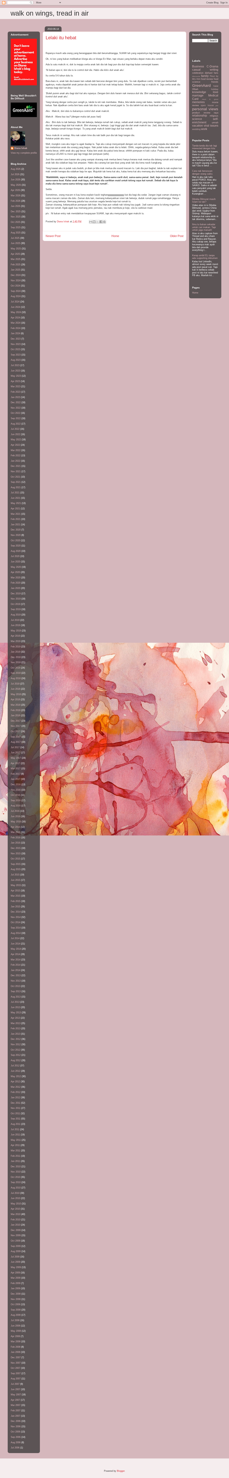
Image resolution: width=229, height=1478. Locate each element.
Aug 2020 (16, 551)
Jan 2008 (15, 1352)
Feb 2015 (15, 901)
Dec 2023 (16, 338)
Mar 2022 (15, 450)
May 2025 (16, 248)
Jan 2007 (15, 1416)
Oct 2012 (15, 1049)
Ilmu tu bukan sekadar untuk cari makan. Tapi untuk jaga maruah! (204, 227)
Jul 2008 (15, 1320)
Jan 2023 (15, 397)
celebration (197, 73)
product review (201, 112)
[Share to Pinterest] (104, 222)
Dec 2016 (16, 784)
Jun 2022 (15, 434)
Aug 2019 (16, 614)
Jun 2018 (15, 689)
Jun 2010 (15, 1198)
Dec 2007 (16, 1357)
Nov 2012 (16, 1044)
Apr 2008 (15, 1336)
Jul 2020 (15, 556)
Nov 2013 (16, 980)
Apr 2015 (15, 890)
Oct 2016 (15, 795)
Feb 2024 (15, 328)
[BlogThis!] (94, 222)
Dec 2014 (16, 911)
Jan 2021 (15, 524)
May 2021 (16, 503)
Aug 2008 (16, 1315)
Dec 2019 (16, 593)
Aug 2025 (16, 232)
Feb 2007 (15, 1410)
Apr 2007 (15, 1400)
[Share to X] (97, 222)
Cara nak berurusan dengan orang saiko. (202, 172)
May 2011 (16, 1140)
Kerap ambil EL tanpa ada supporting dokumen (205, 257)
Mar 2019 (15, 641)
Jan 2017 (15, 779)
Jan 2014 (15, 970)
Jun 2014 (15, 943)
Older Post (176, 236)
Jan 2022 (15, 460)
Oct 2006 (15, 1431)
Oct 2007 (15, 1368)
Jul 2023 (15, 365)
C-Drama (212, 66)
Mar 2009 (15, 1277)
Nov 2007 (16, 1362)
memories (198, 102)
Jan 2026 (15, 206)
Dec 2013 (16, 975)
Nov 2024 (16, 280)
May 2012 (16, 1076)
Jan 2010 (15, 1224)
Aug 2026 (16, 169)
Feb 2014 (15, 964)
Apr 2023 (15, 381)
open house (207, 105)
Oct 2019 (15, 604)
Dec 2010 (16, 1166)
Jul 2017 (15, 747)
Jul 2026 (15, 174)
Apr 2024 (15, 317)
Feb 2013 (15, 1028)
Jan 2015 (15, 906)
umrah (215, 122)
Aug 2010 (16, 1187)
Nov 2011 (15, 1108)
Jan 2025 (15, 269)
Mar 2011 (15, 1150)
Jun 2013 (15, 1007)
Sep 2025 (16, 227)
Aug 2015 (16, 869)
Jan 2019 (15, 651)
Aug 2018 (16, 678)
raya (216, 112)
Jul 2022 (15, 429)
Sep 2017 (16, 736)
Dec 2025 (16, 211)
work (204, 129)
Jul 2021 (15, 492)
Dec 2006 (16, 1421)
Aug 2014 (16, 933)
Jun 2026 (15, 179)
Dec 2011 (15, 1103)
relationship (199, 115)
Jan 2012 (15, 1097)
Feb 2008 (15, 1347)
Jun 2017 (15, 752)
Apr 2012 (15, 1081)
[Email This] (90, 222)
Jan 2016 (15, 842)
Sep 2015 (16, 864)
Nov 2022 (16, 407)
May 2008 (16, 1331)
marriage (197, 95)
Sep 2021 (16, 482)
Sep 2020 (16, 545)
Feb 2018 (15, 710)
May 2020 (16, 567)
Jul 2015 (15, 874)
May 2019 (16, 630)
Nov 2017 (16, 726)
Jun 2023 (15, 370)
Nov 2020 (16, 535)
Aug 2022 (16, 423)
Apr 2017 (15, 763)
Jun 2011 (15, 1134)
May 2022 (16, 439)
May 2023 (16, 376)
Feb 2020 (15, 582)
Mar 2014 (15, 959)
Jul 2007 (15, 1384)
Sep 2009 (16, 1246)
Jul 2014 (15, 938)
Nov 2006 (16, 1426)
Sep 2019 (16, 609)
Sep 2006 (16, 1437)
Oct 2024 (15, 285)
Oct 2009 (15, 1240)
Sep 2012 (16, 1055)
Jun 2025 (15, 243)
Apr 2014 (15, 954)
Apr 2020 (15, 572)
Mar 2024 (15, 322)
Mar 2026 (15, 195)
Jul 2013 (15, 1002)
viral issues (211, 125)
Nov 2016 (16, 789)
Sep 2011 (15, 1118)
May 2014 (16, 949)
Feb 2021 (15, 519)
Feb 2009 (15, 1283)
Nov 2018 (16, 662)
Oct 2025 (15, 222)
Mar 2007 (15, 1405)
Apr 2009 (15, 1272)
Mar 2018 (15, 705)
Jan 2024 (15, 333)
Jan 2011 (15, 1161)
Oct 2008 (15, 1304)
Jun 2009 (15, 1262)
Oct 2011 (15, 1113)
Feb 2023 (15, 391)
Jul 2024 (15, 301)
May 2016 (16, 821)
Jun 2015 (15, 880)
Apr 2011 (15, 1145)
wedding (196, 129)
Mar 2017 (15, 768)
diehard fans (211, 73)
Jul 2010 (15, 1193)
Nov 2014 (16, 917)
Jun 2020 (15, 561)
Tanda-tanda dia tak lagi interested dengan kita (204, 147)
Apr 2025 (15, 254)
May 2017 (16, 758)
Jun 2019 (15, 625)
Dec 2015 (16, 848)
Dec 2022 (16, 402)
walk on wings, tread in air (50, 13)
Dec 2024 (16, 275)
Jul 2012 (15, 1065)
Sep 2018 (16, 673)
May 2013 (16, 1012)
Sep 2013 (16, 991)
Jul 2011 (15, 1129)
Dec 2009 (16, 1230)
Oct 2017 (15, 731)
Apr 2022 (15, 445)
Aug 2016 (16, 805)
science (197, 118)
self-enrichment (205, 120)
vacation (197, 125)
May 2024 (16, 312)
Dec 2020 (16, 529)
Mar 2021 (15, 514)
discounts (196, 76)
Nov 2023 (16, 344)
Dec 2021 (16, 466)
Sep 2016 (16, 800)
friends (214, 81)
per (217, 105)
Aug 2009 (16, 1251)
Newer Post (53, 236)
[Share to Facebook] (101, 222)
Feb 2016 (15, 837)
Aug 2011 (15, 1124)
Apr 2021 (15, 508)
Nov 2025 (16, 216)
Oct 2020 (15, 540)
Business (198, 66)
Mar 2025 (15, 259)
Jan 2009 (15, 1288)
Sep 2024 (16, 291)
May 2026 (16, 185)
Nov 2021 (16, 471)
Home (115, 236)
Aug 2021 (16, 487)
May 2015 (16, 885)
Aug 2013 (16, 996)
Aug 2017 (16, 742)
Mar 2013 (15, 1023)
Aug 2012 (16, 1060)
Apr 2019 (15, 635)
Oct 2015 (15, 858)
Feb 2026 (15, 201)
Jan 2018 (15, 715)
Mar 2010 (15, 1214)
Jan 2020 (15, 588)
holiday (214, 89)
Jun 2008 (15, 1325)
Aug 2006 (16, 1442)
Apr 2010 (15, 1208)
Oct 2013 (15, 986)
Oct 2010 (15, 1177)
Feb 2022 (15, 455)
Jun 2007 (15, 1389)
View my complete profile (24, 152)
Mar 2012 (15, 1087)
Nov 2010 (16, 1171)
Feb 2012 (15, 1092)
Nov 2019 (16, 598)
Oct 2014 (15, 922)
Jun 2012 (15, 1071)
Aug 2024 (16, 296)
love (215, 92)
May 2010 (16, 1203)
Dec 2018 (16, 657)
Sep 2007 (16, 1373)
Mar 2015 (15, 895)
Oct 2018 (15, 667)
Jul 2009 (15, 1256)
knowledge (199, 92)
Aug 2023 (16, 360)
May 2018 (16, 694)
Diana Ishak (20, 148)
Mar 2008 (15, 1341)
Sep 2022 (16, 418)
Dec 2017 (16, 720)
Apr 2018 (15, 699)
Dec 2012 (16, 1039)
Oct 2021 (15, 476)
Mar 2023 (15, 386)
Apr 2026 (15, 190)
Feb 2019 (15, 646)
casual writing (205, 69)
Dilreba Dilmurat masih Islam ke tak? (204, 200)
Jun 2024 (15, 307)
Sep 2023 (16, 354)
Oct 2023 (15, 349)
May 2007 (16, 1394)
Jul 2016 (15, 811)
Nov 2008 (16, 1299)
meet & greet (210, 99)
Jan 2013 (15, 1033)
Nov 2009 (16, 1235)
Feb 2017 (15, 774)
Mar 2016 (15, 832)
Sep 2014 (16, 927)
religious (214, 115)
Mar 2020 (15, 577)
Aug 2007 (16, 1378)
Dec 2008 (16, 1293)
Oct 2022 (15, 413)
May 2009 (16, 1267)
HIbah (195, 89)
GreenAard (201, 85)
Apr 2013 (15, 1018)
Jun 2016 (15, 816)
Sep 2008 (16, 1309)
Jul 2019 (15, 620)
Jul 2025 (15, 238)
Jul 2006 (15, 1447)
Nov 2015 (16, 853)
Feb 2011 (15, 1156)
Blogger (121, 1471)
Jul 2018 (15, 683)
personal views (205, 109)
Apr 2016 (15, 827)
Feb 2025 (15, 264)
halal (215, 86)
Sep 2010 (16, 1182)
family (205, 75)
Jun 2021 (15, 498)
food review (207, 79)
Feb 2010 (15, 1219)
